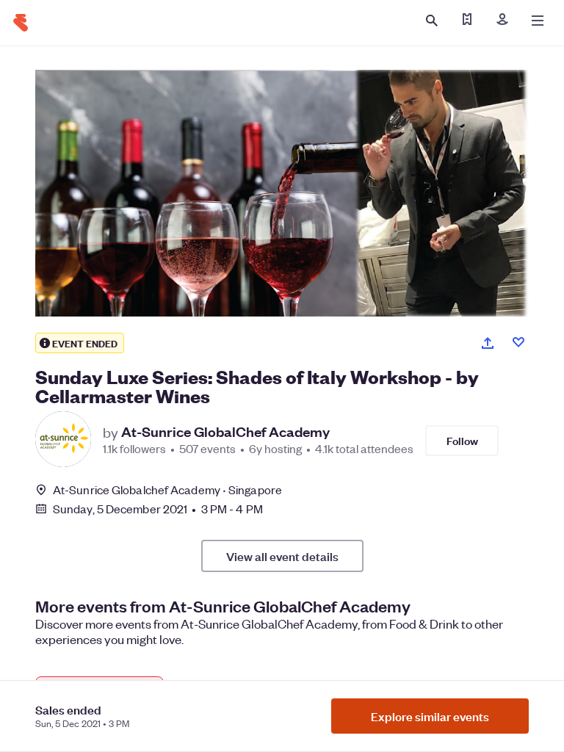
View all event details (282, 556)
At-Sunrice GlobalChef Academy (225, 431)
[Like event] (518, 342)
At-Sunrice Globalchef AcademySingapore (167, 489)
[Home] (20, 23)
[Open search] (431, 20)
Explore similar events (430, 716)
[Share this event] (487, 343)
